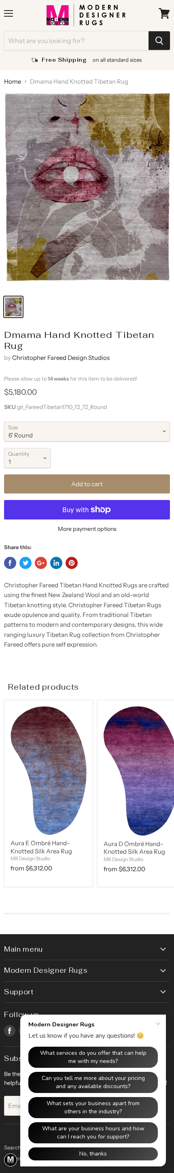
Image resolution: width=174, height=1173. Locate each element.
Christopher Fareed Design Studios (61, 357)
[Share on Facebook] (10, 563)
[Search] (159, 40)
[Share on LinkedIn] (56, 563)
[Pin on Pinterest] (72, 563)
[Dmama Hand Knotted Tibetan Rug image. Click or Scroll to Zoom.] (87, 191)
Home (12, 81)
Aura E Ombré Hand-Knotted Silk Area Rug (41, 847)
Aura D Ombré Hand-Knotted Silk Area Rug (134, 848)
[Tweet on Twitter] (25, 563)
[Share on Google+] (41, 563)
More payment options (87, 529)
